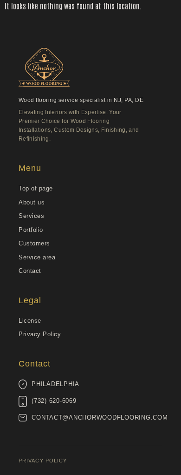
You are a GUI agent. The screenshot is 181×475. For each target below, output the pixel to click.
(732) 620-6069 (54, 401)
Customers (34, 243)
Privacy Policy (40, 334)
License (30, 320)
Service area (37, 257)
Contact (30, 270)
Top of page (36, 188)
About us (32, 202)
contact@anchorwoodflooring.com (100, 417)
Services (31, 215)
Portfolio (31, 229)
